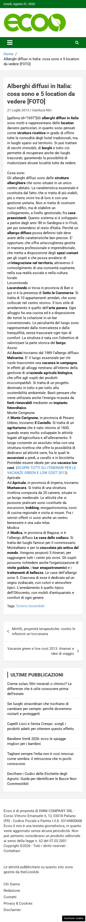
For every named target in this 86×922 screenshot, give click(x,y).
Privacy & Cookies (18, 903)
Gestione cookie (73, 918)
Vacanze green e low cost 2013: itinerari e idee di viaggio (40, 651)
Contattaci (12, 851)
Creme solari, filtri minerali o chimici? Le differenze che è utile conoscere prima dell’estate (39, 689)
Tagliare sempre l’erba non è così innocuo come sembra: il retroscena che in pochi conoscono (40, 759)
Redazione (12, 890)
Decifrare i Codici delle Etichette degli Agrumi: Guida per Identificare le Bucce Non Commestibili (41, 779)
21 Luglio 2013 (18, 110)
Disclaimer (12, 910)
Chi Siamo (12, 884)
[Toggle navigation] (10, 42)
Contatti (10, 897)
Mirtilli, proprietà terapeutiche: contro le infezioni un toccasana (43, 631)
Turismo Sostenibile (30, 606)
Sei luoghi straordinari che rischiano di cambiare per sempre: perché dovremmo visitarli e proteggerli (39, 709)
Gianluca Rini (41, 110)
